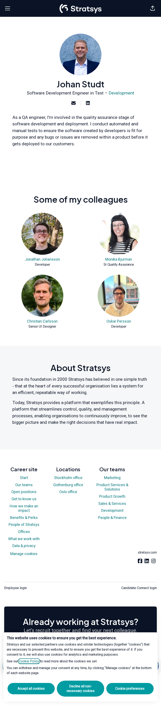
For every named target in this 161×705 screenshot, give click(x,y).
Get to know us (24, 499)
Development (121, 93)
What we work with (24, 539)
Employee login (15, 588)
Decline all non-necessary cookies (81, 688)
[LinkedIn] (87, 103)
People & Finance (112, 517)
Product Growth (112, 496)
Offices (24, 531)
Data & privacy (24, 546)
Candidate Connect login (139, 588)
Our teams (24, 485)
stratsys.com (147, 552)
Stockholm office (68, 477)
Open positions (23, 492)
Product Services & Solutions (112, 487)
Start (24, 477)
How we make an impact (24, 508)
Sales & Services (112, 503)
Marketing (112, 477)
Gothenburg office (68, 485)
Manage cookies (24, 553)
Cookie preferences (129, 689)
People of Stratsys (24, 524)
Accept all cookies (31, 689)
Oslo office (68, 492)
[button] (152, 8)
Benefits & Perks (24, 517)
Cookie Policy (29, 661)
